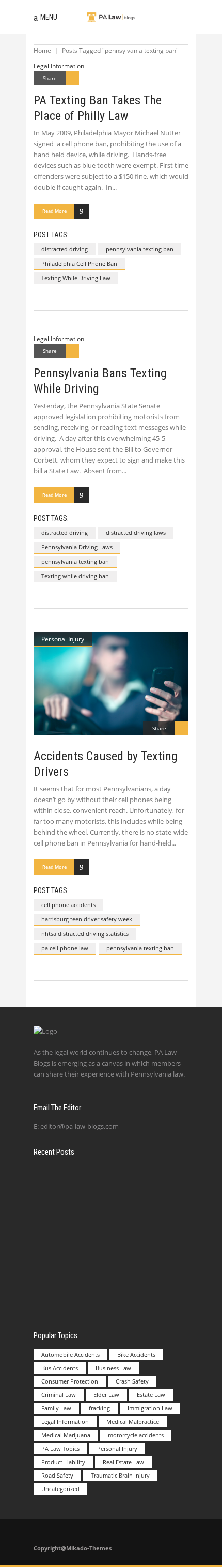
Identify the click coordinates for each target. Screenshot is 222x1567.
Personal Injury (62, 639)
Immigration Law (150, 1408)
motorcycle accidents (136, 1435)
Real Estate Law (123, 1462)
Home (42, 50)
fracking (99, 1408)
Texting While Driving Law (75, 278)
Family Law (56, 1408)
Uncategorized (60, 1489)
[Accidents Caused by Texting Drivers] (111, 683)
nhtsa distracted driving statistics (85, 934)
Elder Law (106, 1395)
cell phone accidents (68, 905)
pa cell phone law (64, 948)
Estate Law (151, 1395)
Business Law (113, 1368)
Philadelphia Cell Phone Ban (79, 263)
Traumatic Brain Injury (120, 1475)
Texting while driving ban (75, 576)
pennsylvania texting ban (139, 249)
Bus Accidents (59, 1368)
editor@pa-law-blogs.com (79, 1126)
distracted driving (64, 249)
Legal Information (59, 66)
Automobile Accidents (70, 1354)
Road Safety (57, 1475)
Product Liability (63, 1462)
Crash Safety (132, 1381)
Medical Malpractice (132, 1421)
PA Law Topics (60, 1448)
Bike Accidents (136, 1354)
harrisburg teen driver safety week (86, 919)
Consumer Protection (69, 1381)
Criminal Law (58, 1395)
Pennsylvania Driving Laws (77, 547)
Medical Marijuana (65, 1435)
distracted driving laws (136, 532)
